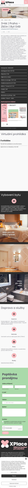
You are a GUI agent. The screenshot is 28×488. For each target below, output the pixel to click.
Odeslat (5, 433)
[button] (26, 458)
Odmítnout (14, 479)
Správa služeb (14, 472)
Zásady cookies (12, 486)
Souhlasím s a (15, 422)
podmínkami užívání (16, 421)
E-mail (4, 392)
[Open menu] (26, 2)
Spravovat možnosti (14, 483)
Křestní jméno (5, 389)
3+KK (10, 5)
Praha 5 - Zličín (3, 5)
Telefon (4, 399)
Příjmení (17, 389)
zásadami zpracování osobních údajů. (15, 422)
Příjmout (14, 475)
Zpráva (4, 406)
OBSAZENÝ (5, 9)
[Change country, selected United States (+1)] (3, 402)
